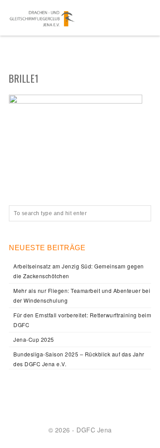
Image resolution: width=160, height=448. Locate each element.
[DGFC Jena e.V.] (42, 17)
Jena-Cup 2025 (33, 339)
